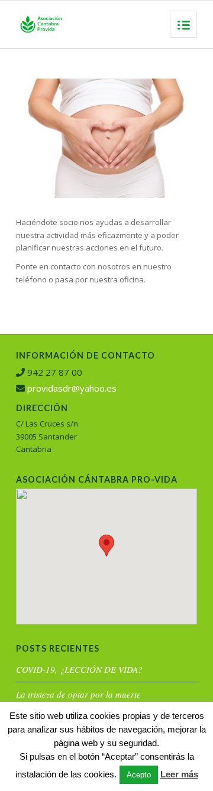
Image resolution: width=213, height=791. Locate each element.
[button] (106, 545)
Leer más (179, 774)
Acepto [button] (139, 774)
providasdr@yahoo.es (72, 388)
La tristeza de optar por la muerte (78, 694)
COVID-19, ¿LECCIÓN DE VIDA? (79, 669)
